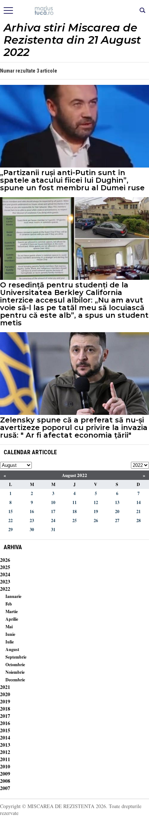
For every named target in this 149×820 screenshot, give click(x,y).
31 (53, 529)
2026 (5, 560)
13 (117, 502)
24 (53, 520)
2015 (5, 730)
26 (96, 520)
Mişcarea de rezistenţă (74, 10)
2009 (5, 773)
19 (96, 511)
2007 (5, 788)
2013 (5, 745)
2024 (5, 574)
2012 (5, 752)
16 (32, 511)
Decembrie (15, 680)
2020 (5, 694)
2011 (5, 759)
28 (138, 520)
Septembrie (15, 657)
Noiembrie (15, 672)
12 (96, 502)
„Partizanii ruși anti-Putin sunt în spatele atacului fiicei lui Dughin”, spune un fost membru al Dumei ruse (72, 180)
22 (10, 520)
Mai (9, 627)
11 (74, 502)
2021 (5, 687)
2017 (5, 716)
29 (10, 529)
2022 (5, 589)
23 (32, 520)
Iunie (10, 634)
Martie (11, 611)
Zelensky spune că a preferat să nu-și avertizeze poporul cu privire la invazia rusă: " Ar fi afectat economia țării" (74, 427)
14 (138, 502)
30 (32, 529)
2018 (5, 708)
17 (53, 511)
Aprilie (11, 619)
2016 (5, 723)
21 (138, 511)
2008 (5, 781)
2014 (5, 737)
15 (10, 511)
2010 (5, 766)
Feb (8, 604)
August (12, 649)
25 (74, 520)
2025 (5, 567)
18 (74, 511)
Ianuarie (13, 596)
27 (117, 520)
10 (53, 502)
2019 (5, 701)
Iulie (9, 642)
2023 (5, 581)
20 (117, 511)
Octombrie (15, 664)
